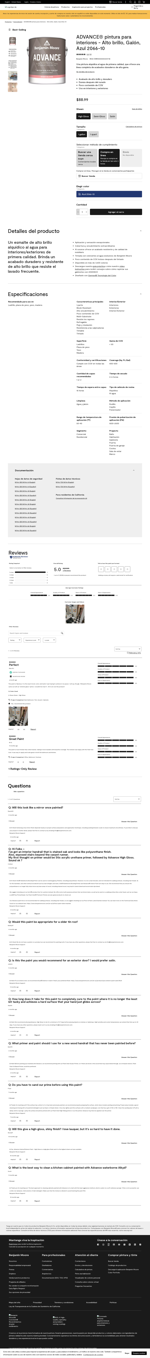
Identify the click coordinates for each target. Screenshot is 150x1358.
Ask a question (19, 791)
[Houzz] (130, 1245)
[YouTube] (114, 1245)
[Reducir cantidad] (78, 212)
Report (33, 729)
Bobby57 (10, 925)
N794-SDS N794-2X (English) (25, 500)
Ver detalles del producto (85, 72)
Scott (9, 1171)
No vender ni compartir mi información (24, 1286)
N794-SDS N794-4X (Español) (26, 522)
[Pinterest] (119, 1245)
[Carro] (143, 2)
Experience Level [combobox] (31, 640)
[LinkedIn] (135, 1245)
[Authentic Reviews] (19, 557)
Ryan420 (10, 811)
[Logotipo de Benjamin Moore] (12, 7)
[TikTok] (140, 1245)
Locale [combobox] (47, 640)
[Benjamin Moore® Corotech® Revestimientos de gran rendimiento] (19, 1320)
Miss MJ (11, 668)
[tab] (12, 41)
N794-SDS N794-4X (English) (25, 517)
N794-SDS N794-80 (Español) (25, 530)
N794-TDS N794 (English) (65, 482)
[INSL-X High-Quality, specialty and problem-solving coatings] (63, 1320)
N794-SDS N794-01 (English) (25, 482)
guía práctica (99, 266)
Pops (9, 1088)
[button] (32, 2)
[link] (139, 2)
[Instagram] (103, 1245)
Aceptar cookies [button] (139, 1353)
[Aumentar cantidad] (86, 212)
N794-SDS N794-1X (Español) (25, 495)
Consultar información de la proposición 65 (71, 498)
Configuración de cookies (93, 1355)
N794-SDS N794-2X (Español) (25, 509)
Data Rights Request (17, 1288)
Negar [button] (127, 1353)
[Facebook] (98, 1245)
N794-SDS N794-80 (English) (25, 526)
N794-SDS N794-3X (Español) (25, 513)
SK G (10, 742)
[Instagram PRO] (108, 1245)
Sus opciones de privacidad (19, 1292)
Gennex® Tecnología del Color (102, 275)
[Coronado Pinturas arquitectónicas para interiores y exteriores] (107, 1320)
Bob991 (10, 1047)
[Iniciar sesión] (135, 2)
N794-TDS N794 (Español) (65, 487)
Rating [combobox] (12, 640)
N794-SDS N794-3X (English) (25, 504)
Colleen (10, 864)
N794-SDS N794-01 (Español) (25, 487)
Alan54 (10, 1005)
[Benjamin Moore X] (124, 1245)
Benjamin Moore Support (17, 833)
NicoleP (10, 1132)
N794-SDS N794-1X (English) (25, 491)
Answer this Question (129, 821)
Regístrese (13, 1244)
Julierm (10, 964)
